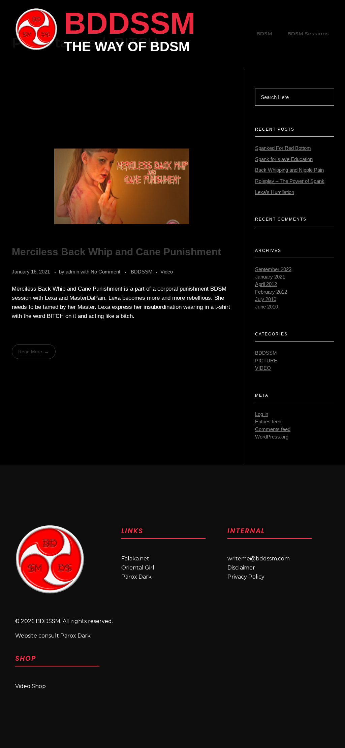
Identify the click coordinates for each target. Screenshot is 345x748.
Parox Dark (136, 577)
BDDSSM (129, 23)
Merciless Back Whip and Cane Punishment (116, 251)
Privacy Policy (245, 577)
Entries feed (268, 421)
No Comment (105, 271)
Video (166, 271)
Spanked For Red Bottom (283, 148)
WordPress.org (271, 437)
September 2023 (273, 269)
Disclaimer (241, 567)
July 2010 (265, 299)
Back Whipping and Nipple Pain (289, 170)
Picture (266, 360)
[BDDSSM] (36, 29)
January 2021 (270, 277)
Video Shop (30, 686)
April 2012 (266, 284)
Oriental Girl (137, 567)
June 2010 (266, 307)
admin (73, 271)
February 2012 (271, 292)
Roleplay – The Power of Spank (289, 181)
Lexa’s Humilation (274, 192)
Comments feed (272, 429)
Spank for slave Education (284, 159)
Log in (261, 414)
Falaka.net (135, 558)
